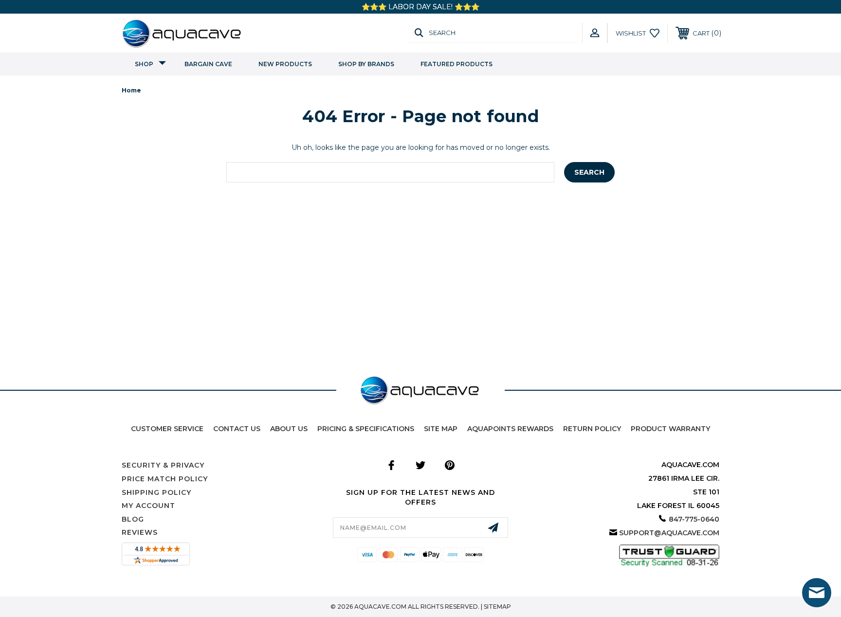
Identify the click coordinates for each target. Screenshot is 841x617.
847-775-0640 (694, 519)
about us (289, 428)
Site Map (440, 428)
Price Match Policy (165, 478)
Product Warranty (670, 428)
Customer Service (167, 428)
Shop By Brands (366, 64)
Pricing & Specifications (365, 428)
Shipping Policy (156, 492)
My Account (148, 505)
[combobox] (390, 172)
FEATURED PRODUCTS (456, 64)
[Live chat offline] (816, 592)
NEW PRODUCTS (285, 64)
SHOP (144, 64)
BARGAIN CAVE (208, 64)
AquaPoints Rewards (510, 428)
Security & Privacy (163, 465)
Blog (133, 519)
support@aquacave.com (669, 532)
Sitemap (497, 606)
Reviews (140, 532)
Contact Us (236, 428)
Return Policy (592, 428)
